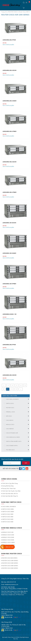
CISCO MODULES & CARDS (13, 437)
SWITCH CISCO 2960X (8, 511)
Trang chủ (4, 12)
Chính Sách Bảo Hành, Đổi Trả (10, 493)
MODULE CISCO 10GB (8, 535)
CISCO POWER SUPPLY (12, 445)
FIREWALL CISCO (10, 412)
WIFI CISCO (9, 416)
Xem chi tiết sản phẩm (8, 44)
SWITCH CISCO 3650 (7, 514)
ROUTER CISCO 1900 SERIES (10, 560)
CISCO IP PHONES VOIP (12, 433)
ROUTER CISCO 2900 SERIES (10, 563)
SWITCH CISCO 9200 (7, 519)
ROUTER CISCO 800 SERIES (9, 558)
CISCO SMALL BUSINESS (12, 399)
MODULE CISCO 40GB (8, 540)
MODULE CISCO (10, 424)
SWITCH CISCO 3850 (7, 516)
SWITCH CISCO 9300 (7, 521)
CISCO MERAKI (10, 428)
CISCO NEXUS (9, 420)
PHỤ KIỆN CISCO (10, 449)
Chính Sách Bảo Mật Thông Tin (10, 496)
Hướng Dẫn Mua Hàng (7, 486)
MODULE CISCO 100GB (8, 542)
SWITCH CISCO (10, 403)
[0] (23, 7)
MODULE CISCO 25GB (8, 537)
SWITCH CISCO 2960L (8, 509)
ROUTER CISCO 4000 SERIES (10, 568)
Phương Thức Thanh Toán (9, 488)
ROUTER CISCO (12, 12)
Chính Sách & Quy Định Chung (10, 483)
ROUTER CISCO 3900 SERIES (10, 565)
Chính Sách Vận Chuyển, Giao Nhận (11, 491)
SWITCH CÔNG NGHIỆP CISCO (13, 441)
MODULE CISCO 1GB (7, 532)
